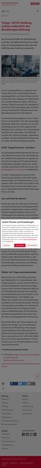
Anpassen (6, 245)
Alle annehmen (32, 245)
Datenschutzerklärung (30, 239)
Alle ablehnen (20, 245)
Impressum (10, 241)
